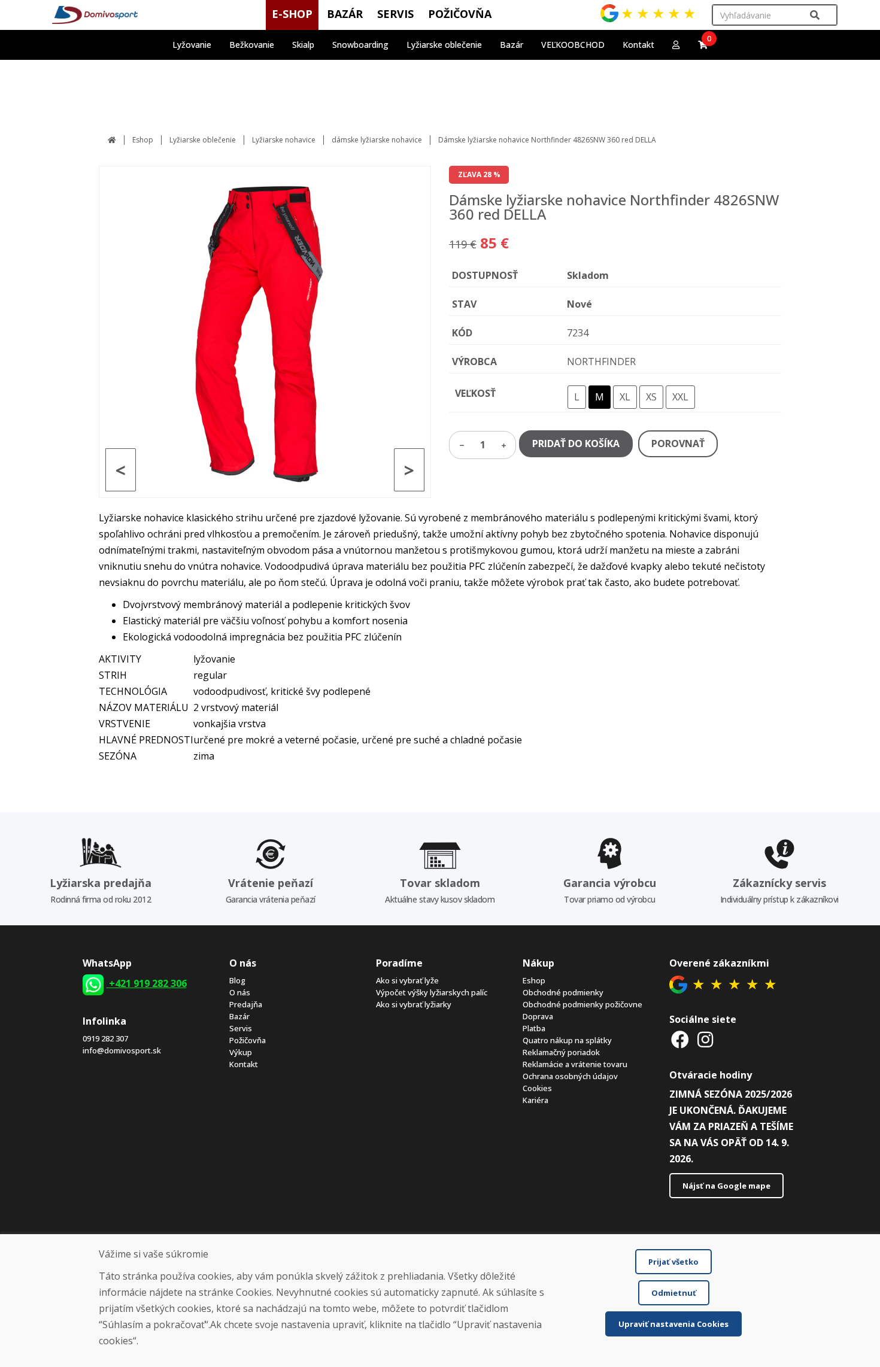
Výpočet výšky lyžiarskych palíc (431, 992)
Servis (240, 1028)
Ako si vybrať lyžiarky (413, 1004)
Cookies (537, 1088)
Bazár (239, 1016)
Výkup (240, 1052)
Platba (534, 1028)
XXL (680, 396)
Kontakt (638, 44)
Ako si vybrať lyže (407, 980)
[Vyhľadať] (815, 15)
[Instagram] (705, 1039)
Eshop (142, 140)
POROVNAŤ (678, 443)
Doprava (538, 1016)
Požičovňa (247, 1040)
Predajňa (245, 1004)
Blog (237, 980)
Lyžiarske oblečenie (202, 140)
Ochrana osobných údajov (570, 1076)
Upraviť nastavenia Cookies (673, 1324)
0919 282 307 (105, 1038)
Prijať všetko (673, 1261)
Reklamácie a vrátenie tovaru (575, 1064)
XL (625, 396)
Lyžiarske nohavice (283, 140)
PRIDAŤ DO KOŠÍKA (576, 443)
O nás (239, 992)
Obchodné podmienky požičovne (582, 1004)
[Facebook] (680, 1039)
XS (651, 396)
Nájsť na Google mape (726, 1185)
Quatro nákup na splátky (567, 1040)
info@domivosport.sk (122, 1050)
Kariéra (535, 1100)
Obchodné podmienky (563, 992)
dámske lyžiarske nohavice (377, 140)
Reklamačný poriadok (561, 1052)
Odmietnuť (673, 1292)
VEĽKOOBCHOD (573, 44)
